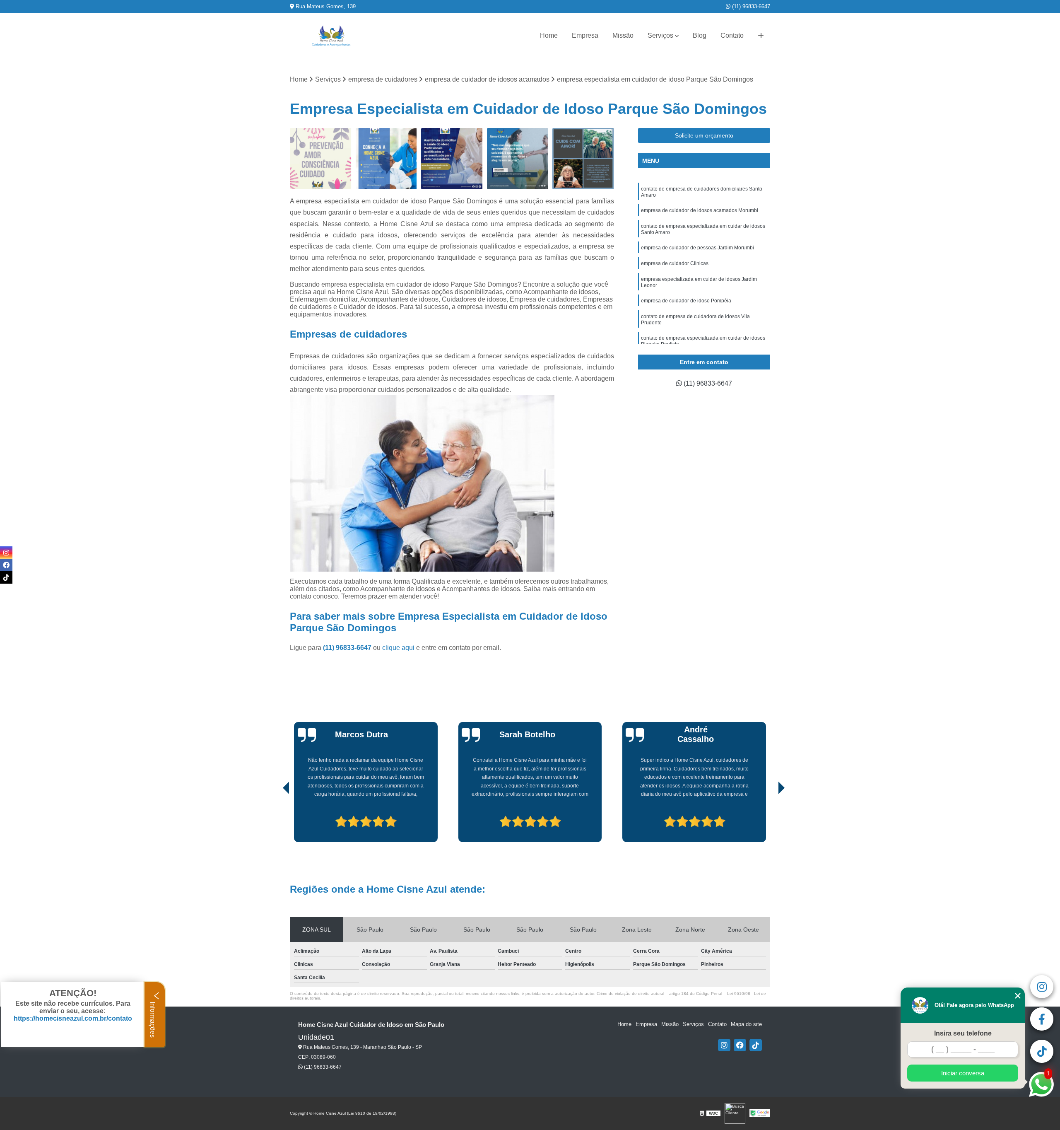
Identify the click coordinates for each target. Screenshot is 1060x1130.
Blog (699, 35)
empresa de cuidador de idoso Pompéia (686, 301)
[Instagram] (724, 1045)
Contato (732, 35)
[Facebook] (740, 1045)
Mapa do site (746, 1024)
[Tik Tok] (755, 1045)
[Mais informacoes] (761, 35)
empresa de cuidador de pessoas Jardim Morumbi (697, 248)
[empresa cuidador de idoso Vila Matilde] (321, 159)
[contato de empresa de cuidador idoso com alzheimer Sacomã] (583, 159)
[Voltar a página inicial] (331, 35)
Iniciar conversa (962, 1073)
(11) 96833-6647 (750, 6)
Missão (623, 35)
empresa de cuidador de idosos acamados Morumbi (699, 210)
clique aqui (398, 647)
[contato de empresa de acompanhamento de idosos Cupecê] (518, 159)
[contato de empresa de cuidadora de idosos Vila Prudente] (452, 159)
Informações (152, 1019)
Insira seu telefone (963, 1033)
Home (549, 35)
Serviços (660, 35)
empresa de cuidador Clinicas (674, 263)
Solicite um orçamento (704, 135)
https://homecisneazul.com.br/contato (73, 1018)
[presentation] (274, 819)
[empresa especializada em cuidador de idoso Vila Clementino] (386, 159)
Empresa (585, 35)
